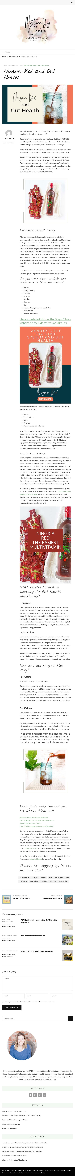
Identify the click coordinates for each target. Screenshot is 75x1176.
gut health (59, 877)
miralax (44, 881)
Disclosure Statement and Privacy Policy (31, 1173)
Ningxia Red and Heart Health (31, 823)
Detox (43, 877)
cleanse (35, 877)
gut (50, 877)
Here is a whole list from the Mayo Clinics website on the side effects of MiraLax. (45, 321)
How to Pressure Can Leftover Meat (14, 1111)
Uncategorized (43, 65)
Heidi (4, 1156)
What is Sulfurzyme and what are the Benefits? (36, 826)
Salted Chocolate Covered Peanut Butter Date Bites (25, 1151)
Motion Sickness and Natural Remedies (34, 818)
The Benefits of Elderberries (33, 936)
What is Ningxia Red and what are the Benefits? (37, 820)
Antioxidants (25, 877)
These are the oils (30, 848)
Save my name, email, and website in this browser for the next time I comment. (29, 1002)
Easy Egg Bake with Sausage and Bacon (15, 1120)
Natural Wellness (30, 65)
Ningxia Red (63, 881)
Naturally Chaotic (35, 859)
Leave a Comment (9, 143)
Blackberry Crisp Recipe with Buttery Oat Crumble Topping (21, 1115)
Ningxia (53, 881)
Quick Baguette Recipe (9, 1128)
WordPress (14, 1173)
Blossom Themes (65, 1170)
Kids (67, 877)
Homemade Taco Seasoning (11, 1124)
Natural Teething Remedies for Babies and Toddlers (31, 1143)
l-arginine (23, 881)
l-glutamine (34, 881)
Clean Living (6, 925)
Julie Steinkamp (9, 138)
